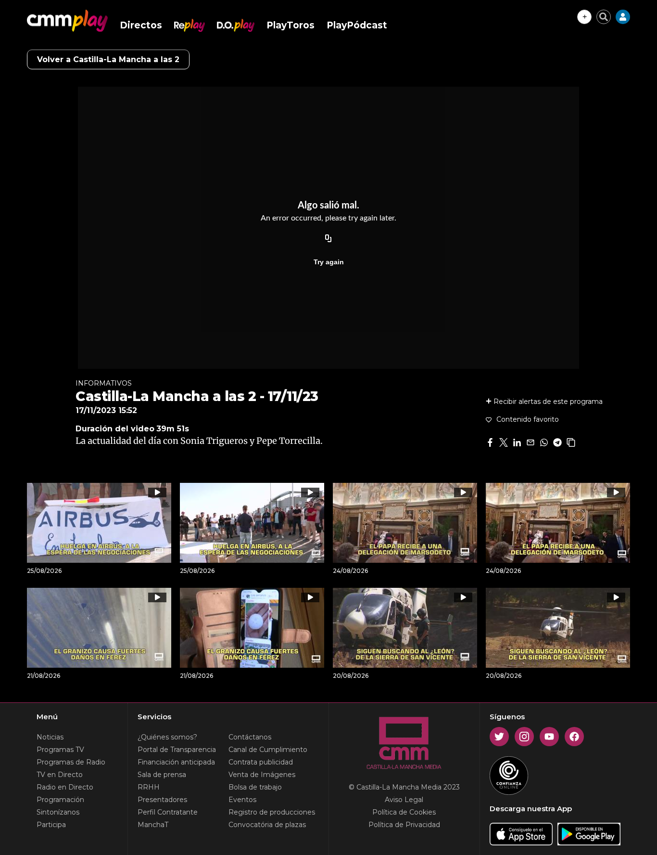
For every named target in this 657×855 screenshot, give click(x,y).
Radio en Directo (65, 787)
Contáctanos (249, 737)
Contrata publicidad (260, 762)
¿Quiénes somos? (167, 737)
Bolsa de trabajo (255, 787)
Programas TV (60, 749)
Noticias (50, 737)
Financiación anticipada (176, 762)
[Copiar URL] (328, 238)
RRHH (149, 787)
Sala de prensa (162, 774)
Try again (329, 262)
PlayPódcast (357, 25)
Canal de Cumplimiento (267, 749)
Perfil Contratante (168, 812)
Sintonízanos (58, 812)
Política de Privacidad (404, 824)
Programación (60, 799)
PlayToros (290, 25)
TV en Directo (60, 774)
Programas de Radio (71, 762)
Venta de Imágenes (261, 774)
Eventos (242, 799)
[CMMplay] (67, 21)
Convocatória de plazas (267, 824)
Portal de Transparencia (177, 749)
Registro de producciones (271, 812)
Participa (51, 824)
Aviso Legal (404, 799)
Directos (141, 25)
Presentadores (162, 799)
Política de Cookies (404, 812)
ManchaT (153, 824)
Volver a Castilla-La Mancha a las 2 (108, 59)
